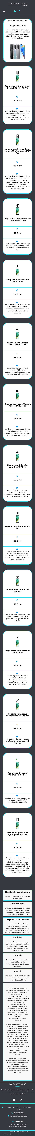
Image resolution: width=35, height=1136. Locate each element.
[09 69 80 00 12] (17, 1113)
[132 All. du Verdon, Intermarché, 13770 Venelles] (17, 1109)
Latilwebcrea (30, 1134)
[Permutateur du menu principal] (4, 10)
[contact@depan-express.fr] (17, 1116)
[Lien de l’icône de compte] (15, 11)
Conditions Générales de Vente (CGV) (19, 1131)
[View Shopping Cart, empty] (19, 10)
